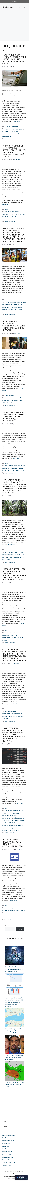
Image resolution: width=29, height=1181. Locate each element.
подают (20, 468)
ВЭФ (8, 813)
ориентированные (8, 825)
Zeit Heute (5, 1149)
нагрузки (8, 398)
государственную (10, 302)
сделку (14, 637)
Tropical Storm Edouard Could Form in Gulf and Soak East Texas (14, 1084)
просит (11, 716)
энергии (5, 640)
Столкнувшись (18, 716)
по (11, 635)
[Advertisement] (14, 26)
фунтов (4, 312)
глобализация (15, 813)
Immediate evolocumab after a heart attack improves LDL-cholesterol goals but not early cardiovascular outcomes (14, 1002)
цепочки (20, 637)
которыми (5, 131)
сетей (14, 216)
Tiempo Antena (7, 1165)
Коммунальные (20, 214)
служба (19, 470)
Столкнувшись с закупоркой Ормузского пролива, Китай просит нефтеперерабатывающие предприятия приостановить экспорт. (14, 655)
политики (14, 304)
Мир (6, 630)
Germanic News (7, 1151)
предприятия (6, 134)
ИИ (14, 214)
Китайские (6, 635)
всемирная (6, 468)
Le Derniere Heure (8, 1140)
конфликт (5, 555)
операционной (16, 398)
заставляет (6, 214)
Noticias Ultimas (7, 1157)
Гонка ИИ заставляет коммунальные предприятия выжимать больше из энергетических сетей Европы (14, 151)
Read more (17, 121)
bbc (6, 465)
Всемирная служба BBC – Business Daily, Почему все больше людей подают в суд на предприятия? (14, 416)
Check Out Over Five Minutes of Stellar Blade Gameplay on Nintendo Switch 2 (14, 969)
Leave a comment (10, 139)
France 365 (6, 1143)
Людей (12, 468)
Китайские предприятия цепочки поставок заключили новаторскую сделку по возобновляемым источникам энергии (14, 574)
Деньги (21, 129)
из (11, 214)
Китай (7, 711)
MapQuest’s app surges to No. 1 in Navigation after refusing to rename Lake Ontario (14, 1031)
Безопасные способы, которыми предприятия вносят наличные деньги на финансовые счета (14, 59)
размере (10, 309)
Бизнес (7, 209)
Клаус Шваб (9, 823)
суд (24, 470)
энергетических (7, 219)
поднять (12, 557)
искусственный (20, 820)
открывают (19, 825)
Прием (20, 307)
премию (14, 307)
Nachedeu (7, 7)
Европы (17, 211)
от (8, 557)
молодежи (22, 302)
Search (7, 926)
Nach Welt (5, 1146)
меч (15, 555)
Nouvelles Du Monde (8, 1135)
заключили (8, 633)
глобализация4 (7, 818)
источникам (16, 633)
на (10, 131)
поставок (15, 635)
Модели (16, 823)
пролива (5, 716)
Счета (20, 134)
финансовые (6, 136)
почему (4, 470)
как (3, 823)
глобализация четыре (9, 815)
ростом (19, 400)
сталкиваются (7, 403)
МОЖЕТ (19, 555)
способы (14, 134)
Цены (4, 559)
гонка (12, 211)
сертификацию (21, 910)
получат (20, 304)
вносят (15, 129)
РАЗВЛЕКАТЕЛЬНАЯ (11, 126)
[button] (20, 7)
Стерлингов (18, 309)
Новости (7, 304)
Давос (4, 820)
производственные (8, 910)
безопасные (9, 129)
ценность (15, 828)
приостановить (17, 714)
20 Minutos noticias (8, 1162)
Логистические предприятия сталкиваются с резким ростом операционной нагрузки (14, 326)
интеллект (10, 820)
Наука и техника (10, 395)
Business (10, 465)
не (3, 557)
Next (12, 920)
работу (4, 309)
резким (14, 400)
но (5, 557)
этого (8, 559)
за (18, 302)
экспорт (5, 718)
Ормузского (13, 711)
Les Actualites (7, 1138)
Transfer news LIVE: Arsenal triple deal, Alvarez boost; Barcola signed (14, 1057)
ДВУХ (16, 552)
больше (7, 211)
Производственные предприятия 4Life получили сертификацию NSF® (12, 843)
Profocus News (7, 1154)
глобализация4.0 (18, 818)
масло (11, 555)
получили (8, 908)
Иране (21, 552)
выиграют (10, 552)
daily (15, 465)
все (24, 465)
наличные (15, 131)
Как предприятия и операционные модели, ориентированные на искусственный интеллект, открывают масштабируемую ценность (13, 734)
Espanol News (6, 1160)
